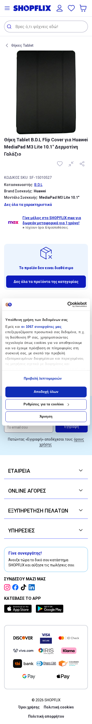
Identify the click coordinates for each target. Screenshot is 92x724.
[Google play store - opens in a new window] (49, 609)
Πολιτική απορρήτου (46, 716)
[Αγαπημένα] (71, 8)
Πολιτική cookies (59, 707)
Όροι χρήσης (29, 707)
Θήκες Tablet (22, 45)
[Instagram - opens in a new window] (8, 587)
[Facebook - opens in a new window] (16, 587)
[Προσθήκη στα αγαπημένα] (60, 164)
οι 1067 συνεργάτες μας (41, 327)
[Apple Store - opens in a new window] (19, 609)
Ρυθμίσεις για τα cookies (44, 404)
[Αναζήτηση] (9, 26)
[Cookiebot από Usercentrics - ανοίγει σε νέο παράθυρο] (65, 304)
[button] (7, 8)
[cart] (83, 8)
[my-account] (59, 8)
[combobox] (46, 26)
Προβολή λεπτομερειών (43, 378)
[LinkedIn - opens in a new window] (33, 587)
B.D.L (38, 185)
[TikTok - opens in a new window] (24, 587)
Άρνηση (46, 417)
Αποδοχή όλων (46, 392)
